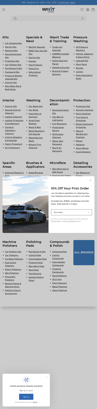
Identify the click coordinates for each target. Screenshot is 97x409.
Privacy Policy (56, 221)
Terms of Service (71, 221)
